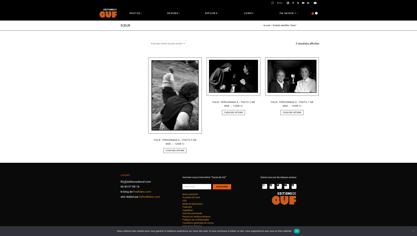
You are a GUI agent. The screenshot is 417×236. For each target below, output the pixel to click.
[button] (48, 2)
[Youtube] (286, 186)
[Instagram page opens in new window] (288, 3)
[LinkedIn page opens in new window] (308, 3)
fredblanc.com (142, 191)
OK (296, 231)
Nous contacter (190, 194)
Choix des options (175, 150)
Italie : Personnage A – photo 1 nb (292, 102)
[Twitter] (279, 186)
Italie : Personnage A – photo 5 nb (175, 139)
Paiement (187, 207)
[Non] (413, 231)
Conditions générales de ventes (198, 223)
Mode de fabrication (192, 204)
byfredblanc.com (149, 196)
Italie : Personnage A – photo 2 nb (233, 102)
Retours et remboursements (196, 216)
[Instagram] (264, 186)
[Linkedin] (294, 186)
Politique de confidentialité (195, 219)
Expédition (187, 210)
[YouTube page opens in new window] (303, 3)
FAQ (184, 200)
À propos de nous (191, 197)
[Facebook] (272, 186)
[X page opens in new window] (298, 3)
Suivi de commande (192, 213)
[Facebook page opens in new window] (293, 3)
